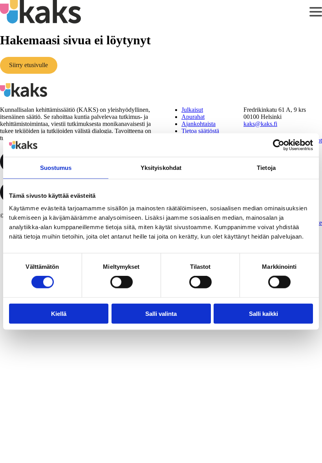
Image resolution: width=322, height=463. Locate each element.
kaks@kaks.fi (260, 123)
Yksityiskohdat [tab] (161, 167)
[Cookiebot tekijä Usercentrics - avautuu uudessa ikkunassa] (278, 145)
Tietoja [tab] (266, 167)
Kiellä (58, 313)
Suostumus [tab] (56, 167)
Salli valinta (161, 313)
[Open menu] (315, 11)
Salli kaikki (263, 313)
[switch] (121, 282)
